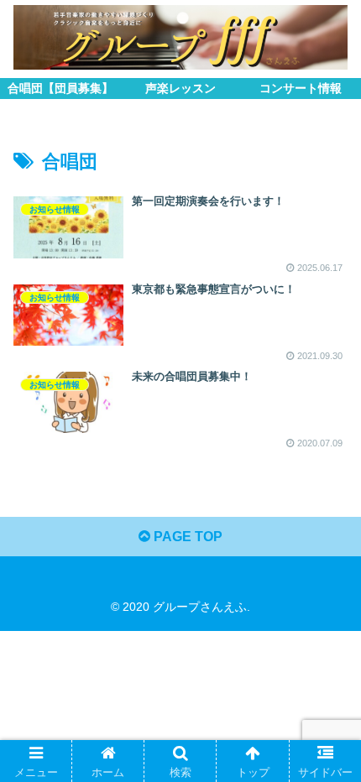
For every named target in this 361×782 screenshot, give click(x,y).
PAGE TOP (186, 536)
